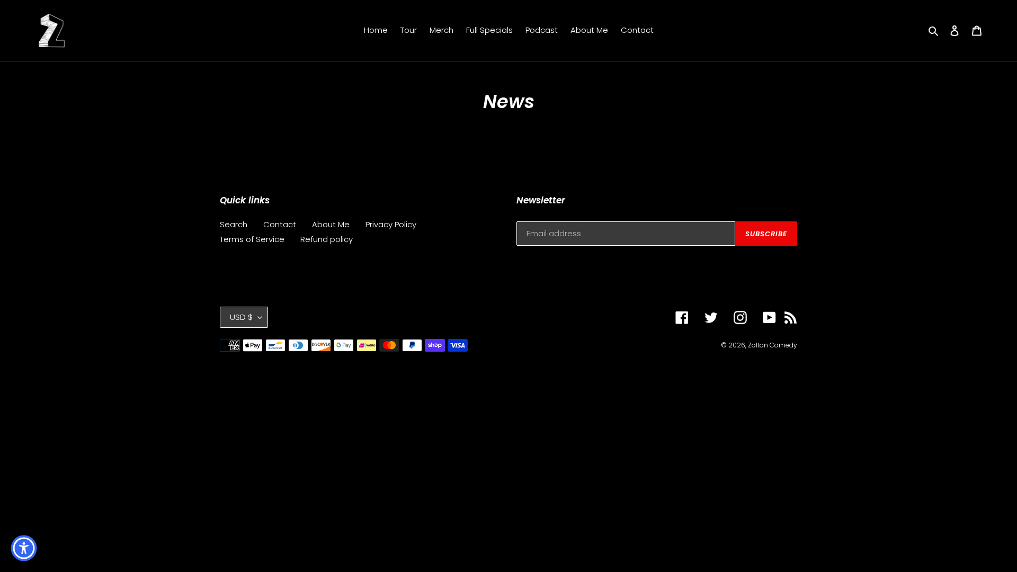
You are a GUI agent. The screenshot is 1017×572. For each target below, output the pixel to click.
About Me (331, 224)
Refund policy (326, 239)
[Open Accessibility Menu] (24, 548)
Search (233, 224)
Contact (279, 224)
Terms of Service (252, 239)
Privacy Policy (390, 224)
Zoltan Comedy (772, 345)
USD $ (241, 317)
